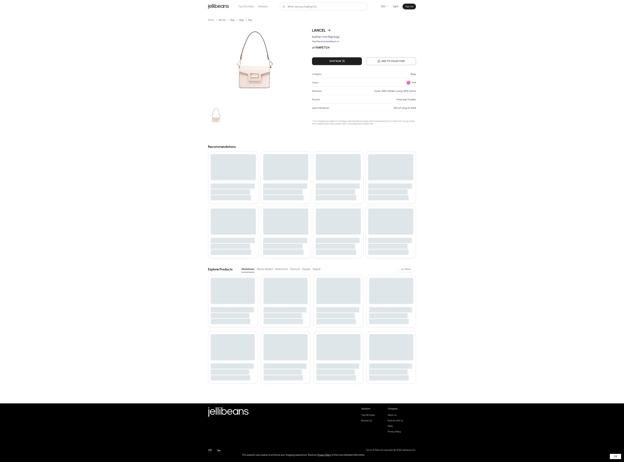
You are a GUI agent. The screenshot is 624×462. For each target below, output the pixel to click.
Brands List (366, 420)
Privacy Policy (394, 431)
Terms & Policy (373, 450)
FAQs (390, 426)
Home (211, 20)
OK (615, 456)
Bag (250, 20)
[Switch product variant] (216, 116)
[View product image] (255, 63)
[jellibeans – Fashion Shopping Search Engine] (218, 6)
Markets (263, 6)
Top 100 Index (246, 6)
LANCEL (319, 30)
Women (222, 20)
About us (392, 415)
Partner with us (395, 420)
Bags (232, 20)
